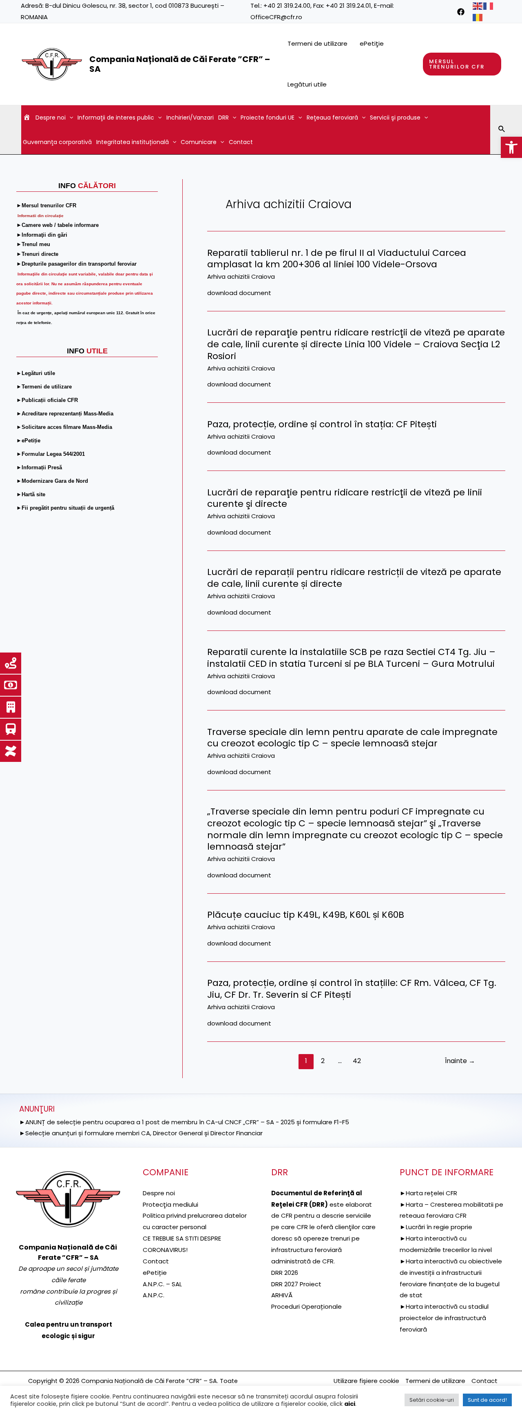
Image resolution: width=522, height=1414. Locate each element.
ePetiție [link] (155, 1272)
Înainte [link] (460, 1060)
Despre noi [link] (50, 117)
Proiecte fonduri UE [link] (267, 117)
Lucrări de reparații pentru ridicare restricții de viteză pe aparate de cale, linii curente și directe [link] (354, 578)
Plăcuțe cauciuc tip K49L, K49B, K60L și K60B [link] (305, 914)
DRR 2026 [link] (284, 1272)
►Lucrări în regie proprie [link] (436, 1227)
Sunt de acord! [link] (487, 1400)
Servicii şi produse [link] (395, 117)
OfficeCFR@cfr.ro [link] (276, 17)
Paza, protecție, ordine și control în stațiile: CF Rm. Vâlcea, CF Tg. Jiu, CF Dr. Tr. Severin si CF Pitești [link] (351, 989)
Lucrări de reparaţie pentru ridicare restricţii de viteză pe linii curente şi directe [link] (344, 498)
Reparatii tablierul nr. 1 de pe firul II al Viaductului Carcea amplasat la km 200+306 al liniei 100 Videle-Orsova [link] (336, 258)
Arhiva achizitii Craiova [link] (241, 276)
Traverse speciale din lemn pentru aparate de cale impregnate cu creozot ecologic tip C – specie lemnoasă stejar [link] (352, 738)
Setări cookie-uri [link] (431, 1400)
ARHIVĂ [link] (281, 1295)
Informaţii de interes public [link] (115, 117)
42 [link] (357, 1060)
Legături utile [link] (307, 84)
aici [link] (349, 1404)
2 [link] (323, 1060)
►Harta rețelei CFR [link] (428, 1193)
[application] (69, 117)
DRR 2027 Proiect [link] (296, 1284)
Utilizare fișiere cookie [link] (366, 1380)
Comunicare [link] (199, 142)
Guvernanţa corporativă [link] (57, 142)
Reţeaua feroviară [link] (332, 117)
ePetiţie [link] (372, 43)
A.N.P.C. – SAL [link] (162, 1284)
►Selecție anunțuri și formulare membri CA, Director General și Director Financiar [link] (141, 1133)
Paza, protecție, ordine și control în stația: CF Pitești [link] (322, 424)
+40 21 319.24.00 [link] (286, 5)
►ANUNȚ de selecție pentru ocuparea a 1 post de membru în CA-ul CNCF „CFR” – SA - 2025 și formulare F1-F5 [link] (184, 1122)
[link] (511, 147)
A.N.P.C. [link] (153, 1295)
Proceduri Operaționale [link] (306, 1306)
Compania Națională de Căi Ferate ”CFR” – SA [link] (179, 64)
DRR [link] (223, 117)
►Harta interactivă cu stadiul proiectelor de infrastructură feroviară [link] (444, 1318)
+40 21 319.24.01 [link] (348, 5)
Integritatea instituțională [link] (132, 142)
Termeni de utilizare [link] (317, 43)
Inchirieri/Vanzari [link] (190, 117)
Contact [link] (241, 142)
